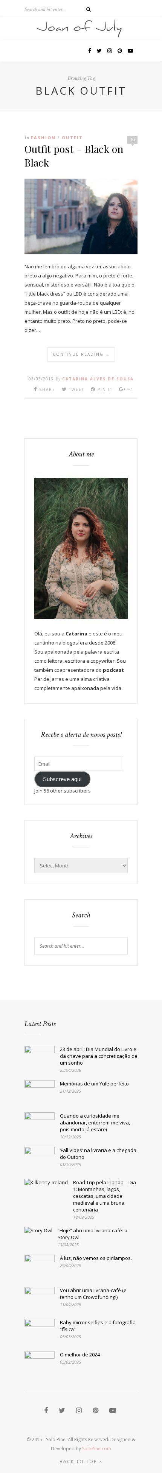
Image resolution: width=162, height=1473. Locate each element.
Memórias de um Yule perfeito (94, 1083)
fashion (43, 137)
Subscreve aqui (62, 779)
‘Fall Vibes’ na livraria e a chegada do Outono (98, 1153)
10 (132, 139)
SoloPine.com (96, 1448)
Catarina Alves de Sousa (98, 378)
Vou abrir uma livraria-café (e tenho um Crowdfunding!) (93, 1293)
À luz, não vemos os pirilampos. (96, 1258)
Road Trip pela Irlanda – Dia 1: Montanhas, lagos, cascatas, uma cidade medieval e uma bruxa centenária (104, 1196)
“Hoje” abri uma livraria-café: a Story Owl (92, 1234)
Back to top (79, 1461)
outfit (72, 137)
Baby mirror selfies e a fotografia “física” (98, 1326)
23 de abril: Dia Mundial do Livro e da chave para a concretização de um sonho (99, 1056)
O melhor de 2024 (80, 1354)
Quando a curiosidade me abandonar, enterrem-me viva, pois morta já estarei (95, 1122)
